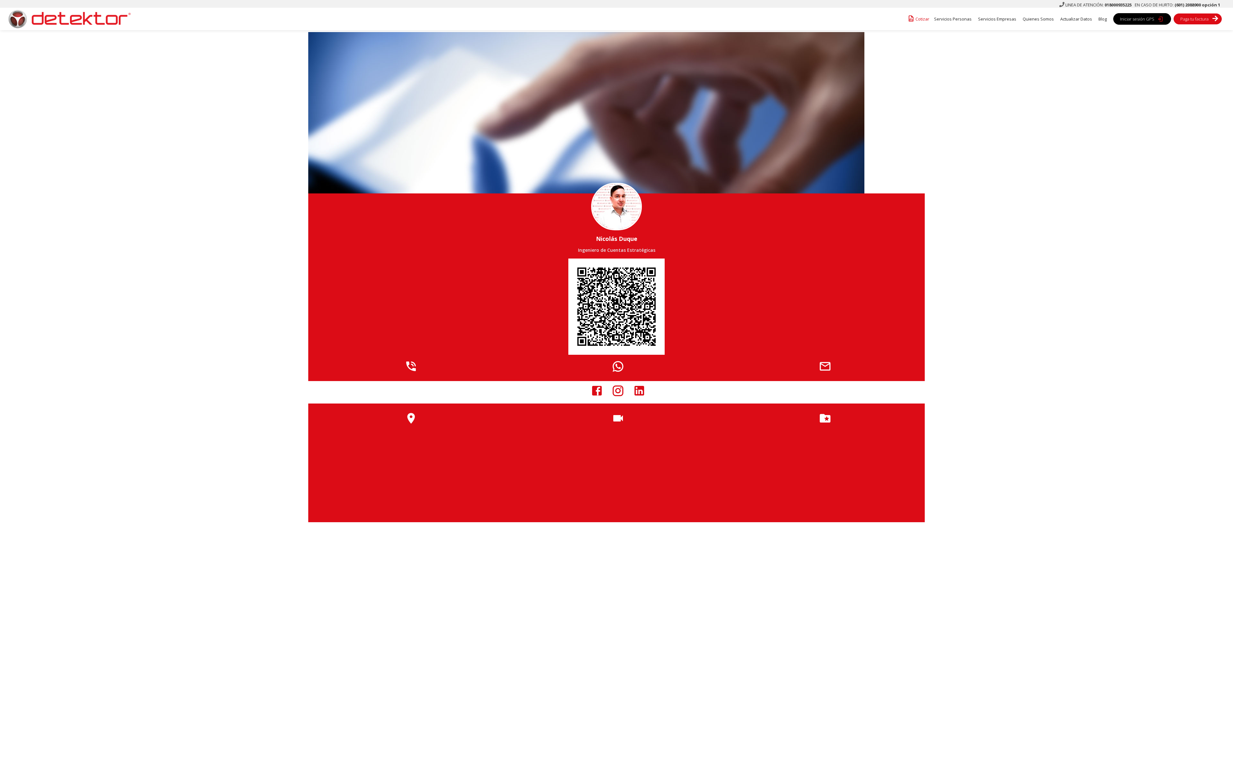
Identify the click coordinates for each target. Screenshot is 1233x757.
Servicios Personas (953, 19)
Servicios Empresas (997, 19)
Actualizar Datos (1076, 19)
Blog (1102, 19)
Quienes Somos (1038, 19)
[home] (67, 19)
